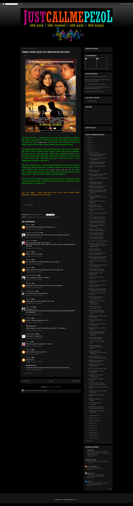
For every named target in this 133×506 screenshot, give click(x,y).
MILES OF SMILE (92, 466)
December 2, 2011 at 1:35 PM (34, 322)
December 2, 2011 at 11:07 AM (34, 256)
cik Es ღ (28, 341)
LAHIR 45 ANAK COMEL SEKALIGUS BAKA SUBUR (96, 229)
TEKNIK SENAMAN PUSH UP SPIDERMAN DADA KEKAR (96, 221)
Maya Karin (49, 217)
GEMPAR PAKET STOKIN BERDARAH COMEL (95, 182)
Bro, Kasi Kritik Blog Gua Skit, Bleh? (95, 84)
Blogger (75, 499)
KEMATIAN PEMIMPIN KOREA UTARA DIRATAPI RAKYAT (97, 257)
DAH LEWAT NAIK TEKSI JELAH (97, 241)
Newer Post (25, 381)
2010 (88, 441)
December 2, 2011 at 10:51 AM (34, 229)
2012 (88, 147)
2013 (88, 145)
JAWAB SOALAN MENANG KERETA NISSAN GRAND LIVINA (96, 312)
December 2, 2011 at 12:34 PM (34, 295)
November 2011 (93, 415)
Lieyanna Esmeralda (31, 275)
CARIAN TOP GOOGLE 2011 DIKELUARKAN (96, 285)
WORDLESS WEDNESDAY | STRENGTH (96, 371)
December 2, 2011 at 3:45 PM (34, 346)
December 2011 (93, 152)
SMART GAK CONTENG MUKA (97, 368)
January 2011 (93, 437)
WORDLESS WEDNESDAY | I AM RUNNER (96, 225)
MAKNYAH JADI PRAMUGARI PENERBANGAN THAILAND (97, 289)
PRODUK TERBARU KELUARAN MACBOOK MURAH (95, 347)
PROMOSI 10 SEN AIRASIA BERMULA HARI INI (96, 361)
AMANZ (89, 481)
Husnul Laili (29, 307)
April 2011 (92, 430)
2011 (88, 150)
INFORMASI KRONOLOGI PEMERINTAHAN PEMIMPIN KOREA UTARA (97, 245)
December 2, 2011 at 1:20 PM (34, 303)
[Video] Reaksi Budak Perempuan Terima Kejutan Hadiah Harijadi (97, 80)
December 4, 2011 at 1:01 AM (34, 354)
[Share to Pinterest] (54, 215)
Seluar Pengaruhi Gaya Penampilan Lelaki (95, 307)
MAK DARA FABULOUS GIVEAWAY (95, 403)
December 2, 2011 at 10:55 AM (34, 237)
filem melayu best (30, 217)
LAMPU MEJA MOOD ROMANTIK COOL (94, 249)
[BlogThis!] (48, 215)
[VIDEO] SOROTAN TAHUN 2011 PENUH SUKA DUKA (96, 269)
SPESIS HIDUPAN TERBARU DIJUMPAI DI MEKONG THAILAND (96, 333)
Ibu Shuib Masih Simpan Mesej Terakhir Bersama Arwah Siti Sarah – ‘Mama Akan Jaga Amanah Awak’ (98, 453)
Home (51, 381)
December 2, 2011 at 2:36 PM (34, 330)
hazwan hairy (29, 240)
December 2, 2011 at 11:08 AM (34, 264)
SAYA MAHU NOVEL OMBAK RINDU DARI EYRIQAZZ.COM (96, 302)
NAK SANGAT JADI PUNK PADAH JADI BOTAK (95, 297)
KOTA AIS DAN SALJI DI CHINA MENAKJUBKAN (97, 158)
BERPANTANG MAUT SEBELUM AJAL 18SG (95, 205)
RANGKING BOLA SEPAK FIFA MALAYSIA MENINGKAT (97, 186)
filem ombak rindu (40, 217)
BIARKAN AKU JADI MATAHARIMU (94, 170)
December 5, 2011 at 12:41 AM (34, 369)
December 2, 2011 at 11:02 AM (34, 248)
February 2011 (93, 435)
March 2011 (92, 432)
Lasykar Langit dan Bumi (33, 232)
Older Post (76, 381)
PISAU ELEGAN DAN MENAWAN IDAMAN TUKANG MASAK (97, 197)
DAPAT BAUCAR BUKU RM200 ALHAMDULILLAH (97, 265)
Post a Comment (28, 373)
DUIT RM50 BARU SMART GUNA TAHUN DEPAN (96, 237)
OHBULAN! (90, 450)
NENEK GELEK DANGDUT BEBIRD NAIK (96, 365)
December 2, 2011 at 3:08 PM (34, 338)
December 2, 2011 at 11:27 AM (34, 279)
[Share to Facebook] (52, 215)
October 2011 (93, 418)
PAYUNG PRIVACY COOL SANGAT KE (95, 273)
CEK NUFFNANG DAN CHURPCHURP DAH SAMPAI (97, 357)
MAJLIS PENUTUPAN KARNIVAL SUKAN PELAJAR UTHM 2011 (97, 352)
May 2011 (92, 428)
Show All (109, 488)
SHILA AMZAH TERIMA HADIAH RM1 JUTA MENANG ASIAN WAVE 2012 (97, 87)
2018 (88, 137)
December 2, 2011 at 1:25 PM (34, 314)
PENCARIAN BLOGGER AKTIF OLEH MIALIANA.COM (97, 154)
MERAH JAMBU (92, 460)
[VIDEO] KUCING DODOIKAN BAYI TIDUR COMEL (96, 253)
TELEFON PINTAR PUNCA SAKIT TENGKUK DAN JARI (97, 383)
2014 (88, 142)
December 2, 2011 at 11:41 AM (34, 287)
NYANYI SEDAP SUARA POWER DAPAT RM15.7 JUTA (97, 174)
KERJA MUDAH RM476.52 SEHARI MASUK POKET (96, 233)
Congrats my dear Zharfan (94, 468)
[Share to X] (50, 215)
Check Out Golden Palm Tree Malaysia (97, 461)
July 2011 (92, 423)
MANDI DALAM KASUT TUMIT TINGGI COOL (97, 324)
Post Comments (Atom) (54, 387)
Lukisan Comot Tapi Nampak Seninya (96, 76)
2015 (88, 140)
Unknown (33, 214)
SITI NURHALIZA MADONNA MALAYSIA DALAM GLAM (96, 163)
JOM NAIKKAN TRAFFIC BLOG (94, 91)
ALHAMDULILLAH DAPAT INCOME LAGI (95, 375)
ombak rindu (56, 217)
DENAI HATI (90, 473)
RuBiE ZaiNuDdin (31, 334)
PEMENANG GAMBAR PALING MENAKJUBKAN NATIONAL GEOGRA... (97, 191)
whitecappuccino (30, 291)
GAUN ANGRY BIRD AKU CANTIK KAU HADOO (95, 338)
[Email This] (47, 215)
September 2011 (94, 420)
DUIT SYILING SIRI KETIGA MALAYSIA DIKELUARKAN (96, 217)
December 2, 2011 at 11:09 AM (34, 272)
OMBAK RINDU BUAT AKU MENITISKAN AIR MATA (96, 407)
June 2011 (92, 425)
